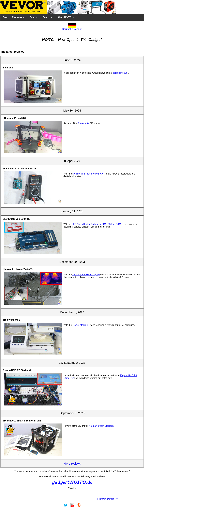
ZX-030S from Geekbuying (86, 274)
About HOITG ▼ (66, 17)
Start (5, 17)
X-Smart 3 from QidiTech (101, 426)
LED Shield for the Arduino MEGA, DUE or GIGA (96, 224)
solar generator (120, 73)
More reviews (72, 463)
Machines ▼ (18, 17)
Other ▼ (34, 17)
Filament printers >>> (108, 499)
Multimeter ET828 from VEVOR (88, 173)
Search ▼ (48, 17)
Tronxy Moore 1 (80, 325)
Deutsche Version (72, 29)
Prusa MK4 (83, 123)
